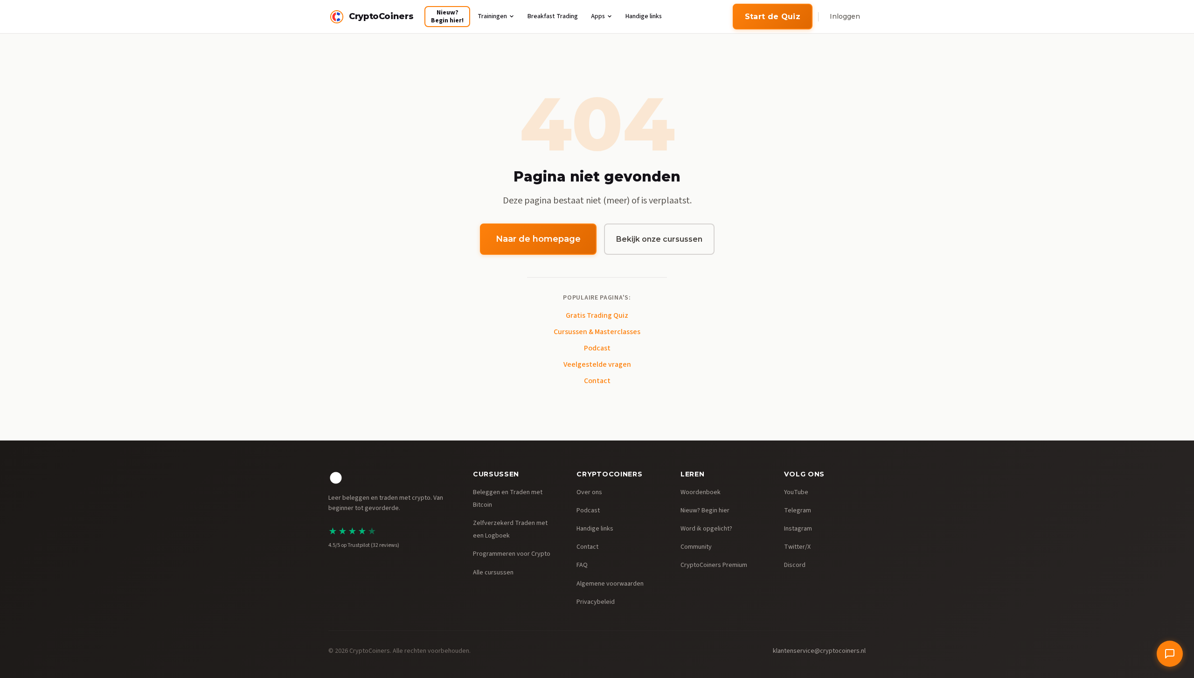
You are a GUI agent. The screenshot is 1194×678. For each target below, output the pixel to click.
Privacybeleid (595, 602)
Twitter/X (797, 547)
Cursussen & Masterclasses (597, 332)
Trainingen (492, 16)
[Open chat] (1170, 654)
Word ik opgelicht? (706, 528)
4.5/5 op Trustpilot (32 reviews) (363, 545)
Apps (598, 16)
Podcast (597, 348)
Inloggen (845, 16)
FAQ (582, 565)
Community (696, 547)
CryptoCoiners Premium (713, 565)
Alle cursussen (493, 572)
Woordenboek (700, 492)
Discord (794, 565)
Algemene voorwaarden (610, 583)
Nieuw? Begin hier (704, 510)
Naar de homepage (538, 239)
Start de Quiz (772, 16)
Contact (597, 381)
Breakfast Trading (553, 16)
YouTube (796, 492)
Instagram (798, 528)
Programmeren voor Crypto (511, 554)
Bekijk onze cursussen (659, 239)
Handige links (643, 16)
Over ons (589, 492)
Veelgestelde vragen (597, 364)
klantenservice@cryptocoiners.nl (819, 651)
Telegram (797, 510)
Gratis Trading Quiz (597, 315)
